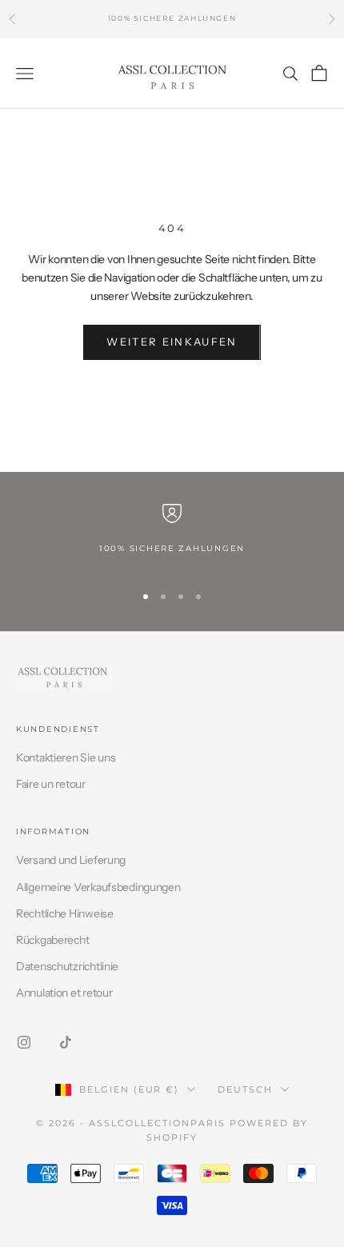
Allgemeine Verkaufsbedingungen (98, 887)
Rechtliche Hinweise (65, 913)
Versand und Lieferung (71, 860)
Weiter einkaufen (171, 341)
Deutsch (245, 1089)
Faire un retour (51, 784)
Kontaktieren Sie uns (65, 757)
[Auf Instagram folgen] (24, 1042)
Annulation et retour (64, 992)
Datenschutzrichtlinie (67, 966)
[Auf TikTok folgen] (66, 1042)
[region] (172, 536)
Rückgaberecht (52, 940)
